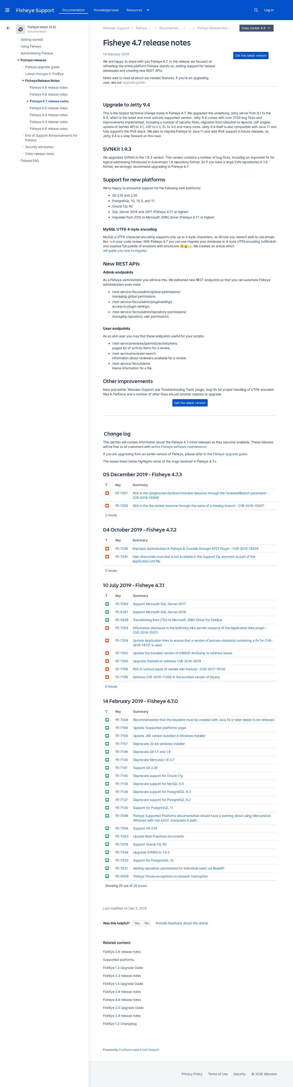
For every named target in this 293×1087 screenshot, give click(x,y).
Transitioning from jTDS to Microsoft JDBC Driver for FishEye (177, 620)
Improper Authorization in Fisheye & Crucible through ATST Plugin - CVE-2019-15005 (196, 548)
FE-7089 (121, 604)
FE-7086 (121, 828)
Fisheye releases (33, 60)
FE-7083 (121, 836)
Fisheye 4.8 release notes (49, 94)
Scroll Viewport (149, 1049)
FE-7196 (121, 677)
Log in (269, 10)
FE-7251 (121, 493)
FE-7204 (121, 640)
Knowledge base (106, 10)
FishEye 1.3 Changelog (120, 1024)
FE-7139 (121, 784)
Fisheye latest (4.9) (41, 27)
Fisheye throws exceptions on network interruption (170, 876)
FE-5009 (122, 876)
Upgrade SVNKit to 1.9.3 (151, 852)
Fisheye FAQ (30, 160)
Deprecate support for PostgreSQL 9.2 (162, 800)
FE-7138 (121, 792)
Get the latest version (250, 55)
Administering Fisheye (37, 53)
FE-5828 (121, 620)
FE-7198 (121, 669)
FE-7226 (121, 548)
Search (256, 10)
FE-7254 (121, 628)
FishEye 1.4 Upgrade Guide (123, 984)
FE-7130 (121, 808)
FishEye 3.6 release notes (122, 952)
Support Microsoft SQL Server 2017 (159, 604)
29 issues (140, 886)
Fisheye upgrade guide (42, 67)
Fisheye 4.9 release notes (49, 87)
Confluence (126, 1049)
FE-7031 (121, 868)
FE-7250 (121, 506)
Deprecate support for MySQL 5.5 (158, 784)
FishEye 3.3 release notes (122, 976)
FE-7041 (121, 556)
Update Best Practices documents (158, 836)
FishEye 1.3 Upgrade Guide (123, 968)
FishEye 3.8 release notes (122, 992)
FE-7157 (121, 744)
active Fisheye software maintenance (178, 447)
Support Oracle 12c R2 (150, 844)
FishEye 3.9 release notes (122, 1016)
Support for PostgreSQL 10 (153, 860)
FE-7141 (121, 768)
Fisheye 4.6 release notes (49, 128)
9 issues (111, 686)
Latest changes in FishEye (44, 74)
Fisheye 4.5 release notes (49, 108)
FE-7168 (121, 728)
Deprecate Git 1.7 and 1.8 (152, 752)
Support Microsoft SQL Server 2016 (159, 612)
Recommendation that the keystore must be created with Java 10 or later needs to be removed (203, 720)
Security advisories (39, 147)
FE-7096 (121, 816)
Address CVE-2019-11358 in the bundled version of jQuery (176, 677)
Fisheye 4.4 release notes (49, 115)
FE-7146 (121, 752)
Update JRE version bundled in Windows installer (169, 736)
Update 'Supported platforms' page (159, 728)
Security (239, 1074)
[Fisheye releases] (189, 28)
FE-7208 (121, 720)
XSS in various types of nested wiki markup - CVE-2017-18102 (179, 669)
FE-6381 (121, 612)
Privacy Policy (192, 1074)
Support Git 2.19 (145, 828)
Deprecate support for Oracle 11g (158, 776)
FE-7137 (121, 800)
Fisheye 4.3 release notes (49, 122)
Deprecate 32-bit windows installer (159, 744)
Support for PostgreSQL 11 (153, 808)
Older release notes (39, 154)
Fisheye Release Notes (42, 80)
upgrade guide (134, 82)
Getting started (32, 39)
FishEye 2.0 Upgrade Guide (123, 1008)
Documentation (73, 10)
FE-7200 (121, 661)
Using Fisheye (31, 46)
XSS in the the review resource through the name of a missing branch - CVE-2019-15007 (198, 506)
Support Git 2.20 (145, 768)
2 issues (111, 515)
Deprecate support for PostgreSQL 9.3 (162, 792)
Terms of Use (218, 1074)
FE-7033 (121, 860)
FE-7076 (121, 844)
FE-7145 (121, 760)
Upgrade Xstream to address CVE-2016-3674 (167, 661)
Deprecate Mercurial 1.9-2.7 (153, 760)
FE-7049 (121, 852)
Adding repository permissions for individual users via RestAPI (179, 868)
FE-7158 (121, 736)
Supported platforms (118, 960)
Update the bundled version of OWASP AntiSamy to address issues (182, 653)
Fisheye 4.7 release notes (49, 101)
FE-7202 (121, 653)
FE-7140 (121, 776)
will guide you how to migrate (124, 250)
